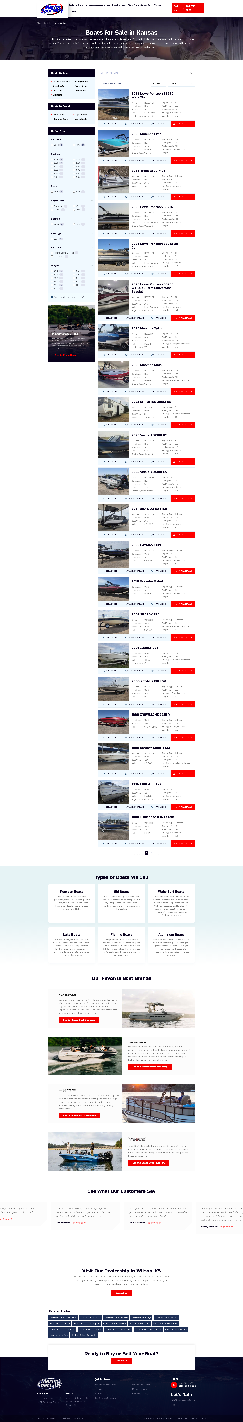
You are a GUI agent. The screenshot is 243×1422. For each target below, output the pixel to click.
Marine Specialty (44, 23)
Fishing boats (81, 81)
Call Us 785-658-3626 (185, 8)
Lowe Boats (59, 114)
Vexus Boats (81, 119)
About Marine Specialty (139, 5)
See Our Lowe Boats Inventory (79, 1115)
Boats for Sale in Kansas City (84, 1335)
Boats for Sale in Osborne (166, 1318)
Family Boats (81, 86)
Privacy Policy (150, 1418)
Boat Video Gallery (140, 1393)
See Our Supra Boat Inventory (79, 1020)
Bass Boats (58, 86)
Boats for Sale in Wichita (176, 1329)
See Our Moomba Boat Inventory (150, 1067)
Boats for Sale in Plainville (114, 1323)
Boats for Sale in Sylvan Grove (63, 1318)
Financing (98, 1389)
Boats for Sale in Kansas (105, 1384)
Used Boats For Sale (59, 1335)
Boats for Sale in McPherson (118, 1329)
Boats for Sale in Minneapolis (86, 1323)
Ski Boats (57, 95)
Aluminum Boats (61, 81)
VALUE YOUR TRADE (135, 124)
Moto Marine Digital (186, 1418)
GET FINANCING (159, 124)
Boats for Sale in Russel (90, 1318)
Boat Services (119, 5)
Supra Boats (81, 114)
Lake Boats (80, 90)
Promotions (99, 1393)
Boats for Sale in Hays (141, 1318)
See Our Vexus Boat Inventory (149, 1163)
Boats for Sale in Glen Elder (165, 1323)
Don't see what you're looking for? (69, 297)
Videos (157, 5)
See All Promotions (65, 355)
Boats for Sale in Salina (139, 1323)
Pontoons (58, 90)
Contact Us (121, 1293)
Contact (72, 11)
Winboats (202, 1418)
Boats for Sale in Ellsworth (116, 1318)
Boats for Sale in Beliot (60, 1323)
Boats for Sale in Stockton (90, 1329)
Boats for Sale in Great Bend (62, 1329)
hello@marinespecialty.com (183, 1400)
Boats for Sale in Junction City (148, 1329)
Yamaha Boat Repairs (141, 1384)
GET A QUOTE (111, 124)
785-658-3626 (187, 1386)
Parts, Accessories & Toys (97, 5)
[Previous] (117, 1244)
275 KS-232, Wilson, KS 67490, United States (48, 1400)
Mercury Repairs (139, 1389)
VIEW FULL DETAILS (184, 124)
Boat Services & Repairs (105, 1398)
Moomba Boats (60, 119)
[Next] (126, 1244)
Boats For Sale (75, 5)
